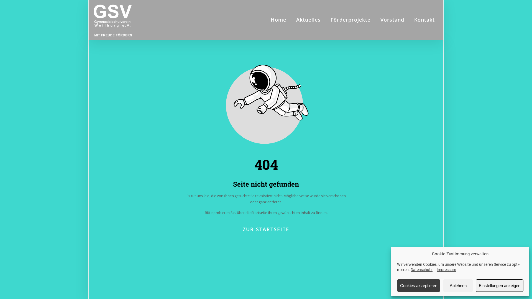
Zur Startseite (266, 229)
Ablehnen (458, 285)
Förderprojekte (350, 19)
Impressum (446, 269)
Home (278, 19)
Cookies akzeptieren (418, 285)
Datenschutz (422, 269)
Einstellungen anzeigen (499, 285)
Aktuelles (308, 19)
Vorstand (392, 19)
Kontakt (424, 19)
